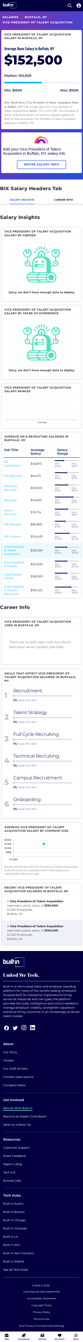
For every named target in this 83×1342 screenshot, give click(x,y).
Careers (8, 1060)
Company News (14, 1085)
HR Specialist (13, 476)
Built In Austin (13, 1203)
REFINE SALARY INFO (41, 164)
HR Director (12, 536)
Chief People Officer (13, 576)
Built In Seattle (13, 1261)
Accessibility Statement (41, 1298)
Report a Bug (12, 1164)
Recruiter (10, 500)
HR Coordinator (12, 463)
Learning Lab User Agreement (41, 1291)
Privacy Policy (41, 1312)
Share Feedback (14, 1156)
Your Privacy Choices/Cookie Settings (41, 1325)
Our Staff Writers (15, 1068)
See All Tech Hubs (15, 1269)
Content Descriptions (18, 1077)
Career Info (63, 199)
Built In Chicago (14, 1220)
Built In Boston (14, 1212)
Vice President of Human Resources (14, 590)
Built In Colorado (15, 1228)
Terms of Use (41, 1318)
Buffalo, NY (36, 17)
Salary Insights (22, 199)
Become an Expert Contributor (25, 1116)
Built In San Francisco (18, 1253)
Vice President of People (14, 564)
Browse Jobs (12, 1180)
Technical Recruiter (10, 488)
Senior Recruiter (10, 512)
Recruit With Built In (17, 1108)
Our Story (10, 1052)
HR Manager (12, 524)
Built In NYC (11, 1245)
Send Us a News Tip (17, 1124)
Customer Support (16, 1147)
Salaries (10, 17)
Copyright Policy (41, 1305)
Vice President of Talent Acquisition (14, 550)
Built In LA (10, 1236)
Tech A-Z (9, 1172)
